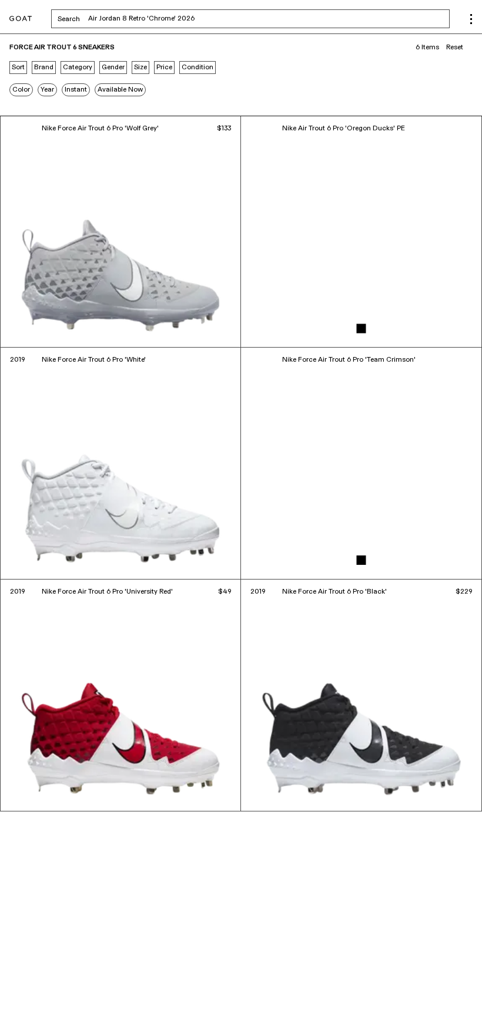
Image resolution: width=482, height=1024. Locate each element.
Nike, (87, 988)
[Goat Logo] (20, 19)
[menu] (471, 19)
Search (161, 18)
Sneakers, (61, 988)
